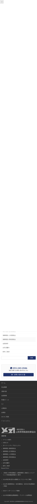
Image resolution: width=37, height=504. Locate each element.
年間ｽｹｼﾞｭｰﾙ (5, 400)
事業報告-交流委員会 (9, 451)
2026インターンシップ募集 (11, 490)
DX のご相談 (5, 416)
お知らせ (5, 442)
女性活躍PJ (6, 347)
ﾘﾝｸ (2, 404)
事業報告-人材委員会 (9, 335)
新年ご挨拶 (6, 352)
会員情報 (4, 395)
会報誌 (3, 412)
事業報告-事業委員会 (9, 448)
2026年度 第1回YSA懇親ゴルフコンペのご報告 (17, 479)
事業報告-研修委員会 (9, 339)
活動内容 (4, 391)
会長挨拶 (5, 343)
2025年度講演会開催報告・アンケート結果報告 (17, 495)
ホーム (3, 383)
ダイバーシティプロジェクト (12, 445)
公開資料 (4, 408)
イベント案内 (7, 439)
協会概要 (4, 387)
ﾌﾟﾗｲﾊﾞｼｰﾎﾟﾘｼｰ (5, 421)
